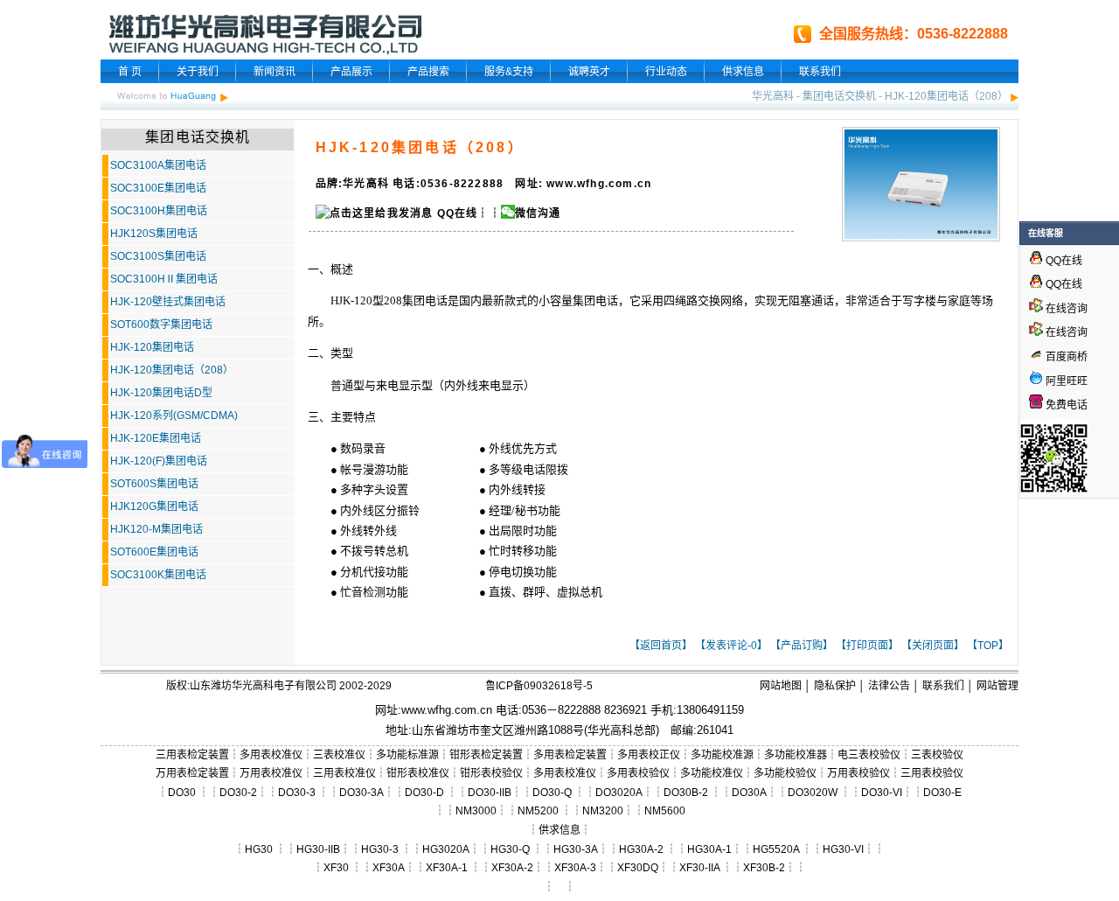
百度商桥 (1065, 357)
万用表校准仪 (271, 773)
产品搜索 (428, 72)
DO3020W (813, 792)
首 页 (130, 72)
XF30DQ (637, 868)
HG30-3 (380, 849)
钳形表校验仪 (491, 773)
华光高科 (773, 96)
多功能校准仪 (711, 773)
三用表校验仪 (931, 773)
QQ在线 (455, 213)
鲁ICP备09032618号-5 (539, 686)
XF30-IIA (699, 868)
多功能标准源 (407, 755)
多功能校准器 (795, 755)
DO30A (749, 792)
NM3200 (602, 811)
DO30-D (424, 792)
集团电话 (425, 300)
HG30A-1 (709, 849)
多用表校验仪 (638, 773)
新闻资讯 (274, 72)
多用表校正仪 (648, 755)
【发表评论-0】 (731, 645)
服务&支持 (508, 72)
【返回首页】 (660, 645)
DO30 (182, 792)
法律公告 (889, 686)
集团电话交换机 (839, 96)
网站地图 (781, 686)
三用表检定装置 (192, 755)
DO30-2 (238, 792)
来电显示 (398, 385)
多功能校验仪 (785, 773)
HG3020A (445, 849)
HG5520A (776, 849)
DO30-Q (552, 792)
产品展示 (351, 72)
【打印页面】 (867, 645)
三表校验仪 (937, 755)
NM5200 (538, 811)
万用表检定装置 (192, 773)
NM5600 (664, 811)
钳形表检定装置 (486, 755)
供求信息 (743, 72)
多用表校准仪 (271, 755)
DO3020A (619, 792)
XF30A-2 (512, 868)
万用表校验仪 (858, 773)
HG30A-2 (641, 849)
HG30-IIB (318, 849)
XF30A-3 (575, 868)
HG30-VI (843, 849)
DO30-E (942, 792)
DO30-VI (881, 792)
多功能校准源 (722, 755)
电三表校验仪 (869, 755)
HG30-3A (575, 849)
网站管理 (997, 686)
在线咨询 (1065, 309)
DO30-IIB (489, 792)
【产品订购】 (801, 645)
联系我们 (820, 72)
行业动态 (666, 72)
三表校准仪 (339, 755)
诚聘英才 (589, 72)
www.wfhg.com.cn (446, 709)
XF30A (388, 868)
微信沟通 (538, 213)
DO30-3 (297, 792)
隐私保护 (835, 686)
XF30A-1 (447, 868)
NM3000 (476, 811)
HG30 (259, 849)
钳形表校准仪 (417, 773)
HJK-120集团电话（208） (946, 96)
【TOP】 (988, 645)
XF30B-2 (764, 868)
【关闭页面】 (932, 645)
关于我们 (198, 72)
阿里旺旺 (1065, 381)
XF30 (336, 868)
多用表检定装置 (570, 755)
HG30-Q (510, 849)
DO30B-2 (686, 792)
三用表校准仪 (344, 773)
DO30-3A (361, 792)
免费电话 (1065, 405)
